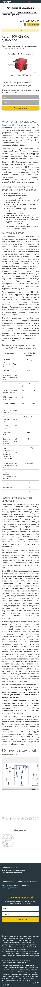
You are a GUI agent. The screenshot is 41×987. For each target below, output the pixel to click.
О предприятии (8, 1)
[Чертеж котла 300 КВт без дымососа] (8, 840)
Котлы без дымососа (29, 46)
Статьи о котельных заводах (27, 12)
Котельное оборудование (20, 7)
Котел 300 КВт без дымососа (15, 125)
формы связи (16, 983)
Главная (5, 44)
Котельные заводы (8, 12)
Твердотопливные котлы (11, 46)
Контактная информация (11, 14)
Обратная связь (8, 5)
